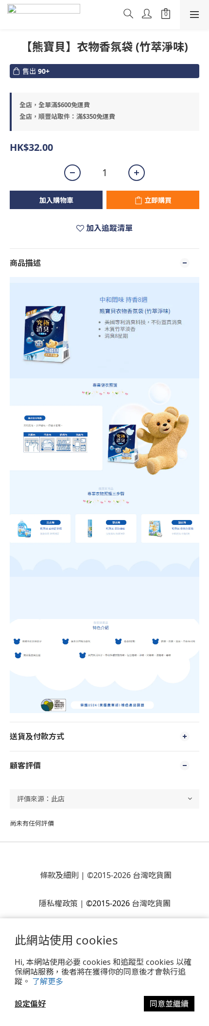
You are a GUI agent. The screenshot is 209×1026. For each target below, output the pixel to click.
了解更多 (47, 981)
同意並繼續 (169, 1003)
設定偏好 (30, 1003)
